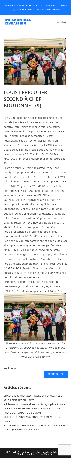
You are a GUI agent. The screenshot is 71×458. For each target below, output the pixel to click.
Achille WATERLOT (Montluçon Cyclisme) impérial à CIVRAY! (35, 404)
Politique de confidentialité (50, 451)
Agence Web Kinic (45, 454)
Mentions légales (25, 454)
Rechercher (11, 368)
